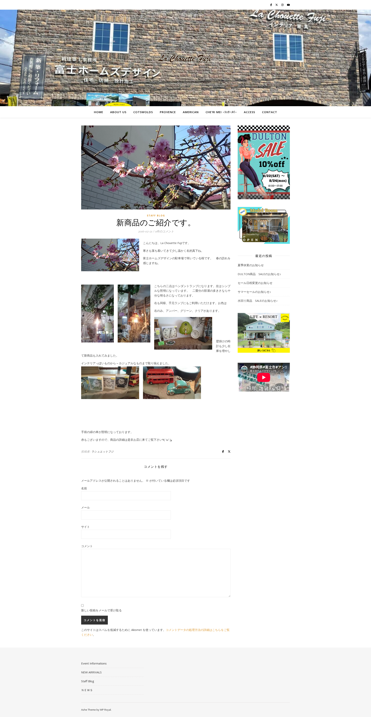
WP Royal (105, 709)
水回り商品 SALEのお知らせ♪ (258, 301)
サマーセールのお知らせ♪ (254, 292)
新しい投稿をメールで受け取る (101, 610)
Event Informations (94, 663)
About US (118, 112)
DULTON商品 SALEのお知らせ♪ (259, 274)
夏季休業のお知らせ (251, 265)
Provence (168, 112)
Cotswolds (143, 112)
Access (249, 112)
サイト (85, 527)
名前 (84, 488)
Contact (269, 112)
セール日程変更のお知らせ (255, 283)
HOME (98, 112)
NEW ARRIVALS (91, 672)
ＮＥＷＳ (87, 690)
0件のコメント (164, 231)
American (191, 112)
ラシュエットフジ (102, 451)
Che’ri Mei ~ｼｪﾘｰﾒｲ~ (221, 112)
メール (85, 507)
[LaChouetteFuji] (185, 58)
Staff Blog (156, 215)
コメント (87, 546)
